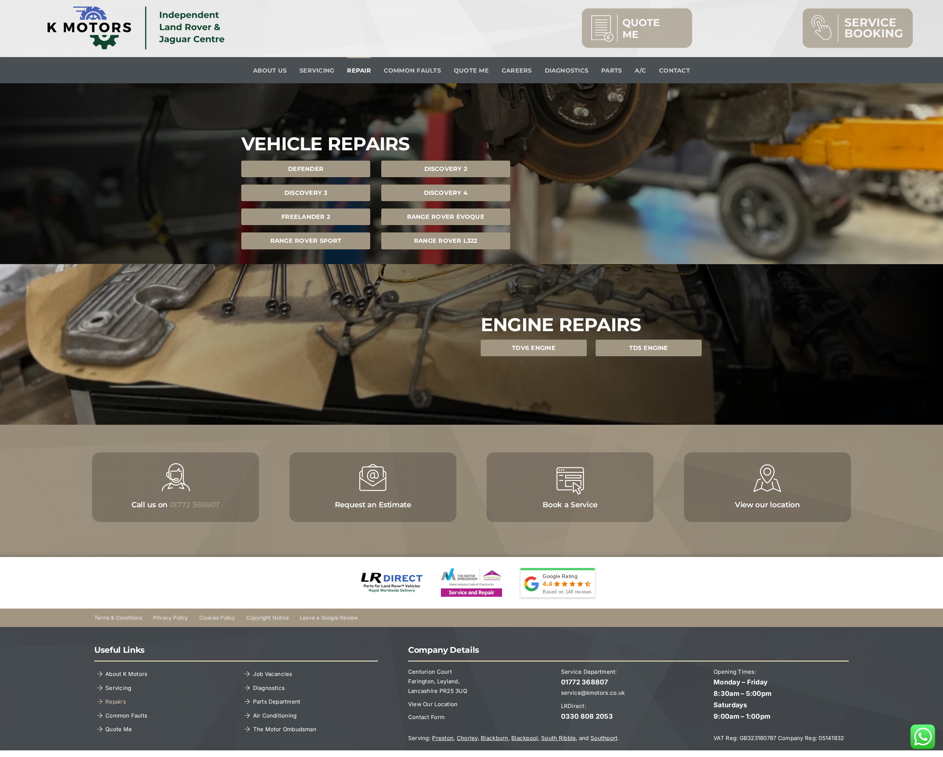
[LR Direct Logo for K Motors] (392, 576)
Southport (603, 738)
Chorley (467, 738)
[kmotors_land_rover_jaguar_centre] (139, 9)
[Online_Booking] (857, 11)
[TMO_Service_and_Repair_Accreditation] (471, 571)
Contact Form (426, 717)
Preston (442, 738)
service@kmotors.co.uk (593, 692)
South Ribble (558, 738)
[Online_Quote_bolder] (637, 11)
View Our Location (433, 704)
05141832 (831, 738)
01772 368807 (584, 682)
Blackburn (494, 738)
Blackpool (524, 738)
